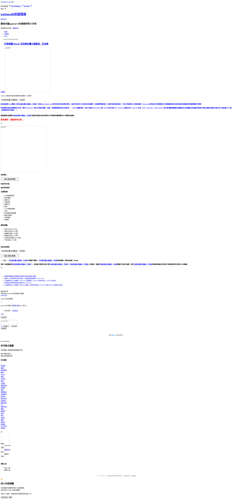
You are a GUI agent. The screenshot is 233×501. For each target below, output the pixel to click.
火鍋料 (3, 383)
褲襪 (2, 368)
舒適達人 (4, 401)
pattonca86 (4, 295)
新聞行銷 (4, 407)
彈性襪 (3, 366)
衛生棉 (3, 396)
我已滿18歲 (4, 497)
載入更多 (3, 317)
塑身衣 (3, 422)
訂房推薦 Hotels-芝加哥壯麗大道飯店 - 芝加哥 (26, 44)
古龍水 (3, 417)
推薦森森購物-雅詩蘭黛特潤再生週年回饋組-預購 (20, 276)
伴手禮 (3, 379)
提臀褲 (3, 428)
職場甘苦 (16, 28)
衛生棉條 (4, 398)
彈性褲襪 (4, 370)
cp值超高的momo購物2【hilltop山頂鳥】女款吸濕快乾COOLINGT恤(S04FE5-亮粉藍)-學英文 (33, 285)
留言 (18, 305)
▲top (2, 314)
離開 (10, 497)
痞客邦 (14, 305)
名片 (5, 36)
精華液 (3, 411)
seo (2, 404)
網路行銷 (4, 403)
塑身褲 (3, 424)
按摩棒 (3, 387)
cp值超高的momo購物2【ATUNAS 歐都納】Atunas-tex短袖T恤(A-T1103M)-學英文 (30, 280)
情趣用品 (4, 385)
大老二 (3, 374)
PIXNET (103, 475)
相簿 (5, 32)
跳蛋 (2, 390)
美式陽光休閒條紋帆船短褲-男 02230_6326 (17, 283)
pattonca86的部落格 (13, 14)
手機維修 (4, 394)
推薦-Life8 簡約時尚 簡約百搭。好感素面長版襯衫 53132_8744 (24, 278)
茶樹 (2, 413)
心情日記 (15, 310)
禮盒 (2, 377)
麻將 (2, 372)
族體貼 (3, 92)
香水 (2, 415)
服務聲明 (133, 475)
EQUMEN (4, 426)
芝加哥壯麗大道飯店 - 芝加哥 (21, 264)
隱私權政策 (127, 475)
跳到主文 (4, 19)
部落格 (6, 34)
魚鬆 (2, 381)
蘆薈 (2, 409)
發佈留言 (3, 328)
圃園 (2, 420)
